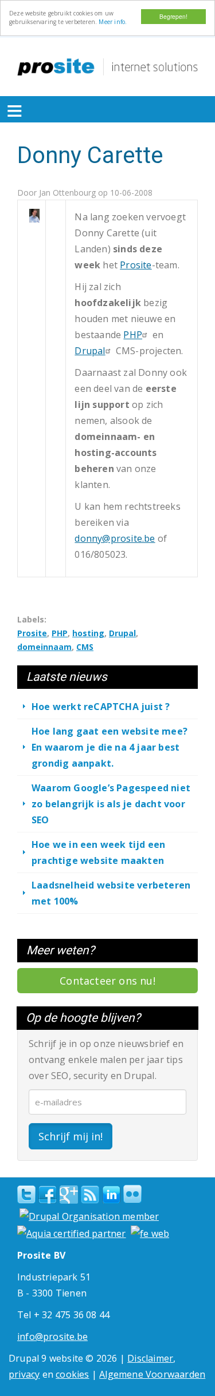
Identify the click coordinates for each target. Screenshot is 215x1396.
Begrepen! (173, 16)
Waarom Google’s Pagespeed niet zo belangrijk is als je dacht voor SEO (111, 804)
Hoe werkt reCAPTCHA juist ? (101, 706)
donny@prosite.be (115, 538)
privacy (24, 1374)
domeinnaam (44, 646)
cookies (72, 1374)
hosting (88, 633)
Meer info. (113, 22)
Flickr (132, 1194)
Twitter (26, 1194)
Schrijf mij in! (70, 1136)
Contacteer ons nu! (107, 980)
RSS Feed (90, 1194)
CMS (84, 646)
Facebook (47, 1194)
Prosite (135, 265)
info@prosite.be (52, 1336)
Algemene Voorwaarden (152, 1374)
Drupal (90, 350)
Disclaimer (150, 1358)
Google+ (69, 1194)
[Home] (107, 67)
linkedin (111, 1195)
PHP (132, 334)
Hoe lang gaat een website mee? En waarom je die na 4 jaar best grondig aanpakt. (109, 747)
